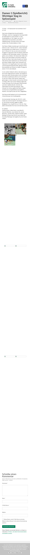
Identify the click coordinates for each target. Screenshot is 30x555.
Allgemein (21, 21)
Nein (13, 552)
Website (4, 512)
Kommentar (5, 483)
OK (9, 552)
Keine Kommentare (14, 22)
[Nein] (28, 549)
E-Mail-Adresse (5, 505)
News (4, 22)
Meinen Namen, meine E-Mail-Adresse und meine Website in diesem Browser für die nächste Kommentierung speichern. (14, 521)
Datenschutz (18, 552)
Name (3, 498)
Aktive (17, 21)
